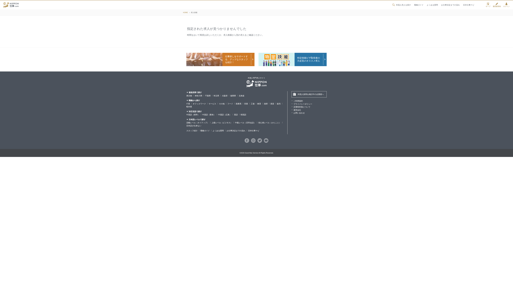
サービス (212, 104)
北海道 (241, 96)
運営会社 (297, 110)
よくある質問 (432, 5)
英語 (236, 115)
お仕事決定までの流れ (450, 5)
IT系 (188, 104)
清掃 (266, 104)
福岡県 (233, 96)
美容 (272, 104)
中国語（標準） (192, 115)
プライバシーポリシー (303, 104)
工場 (252, 104)
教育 (259, 104)
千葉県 (208, 96)
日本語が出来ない (193, 126)
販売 (279, 104)
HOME (185, 12)
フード (230, 104)
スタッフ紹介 (192, 131)
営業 (246, 104)
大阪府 (225, 96)
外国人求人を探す (403, 5)
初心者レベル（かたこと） (269, 123)
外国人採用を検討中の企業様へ (311, 94)
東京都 (189, 96)
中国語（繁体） (208, 115)
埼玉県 (216, 96)
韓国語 (243, 115)
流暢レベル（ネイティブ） (197, 123)
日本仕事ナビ (468, 5)
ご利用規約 (298, 101)
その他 (222, 104)
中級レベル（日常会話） (245, 123)
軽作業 (189, 107)
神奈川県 (198, 96)
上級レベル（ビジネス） (222, 123)
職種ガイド (418, 5)
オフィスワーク (199, 104)
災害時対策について (302, 107)
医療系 (238, 104)
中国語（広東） (224, 115)
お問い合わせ (299, 113)
